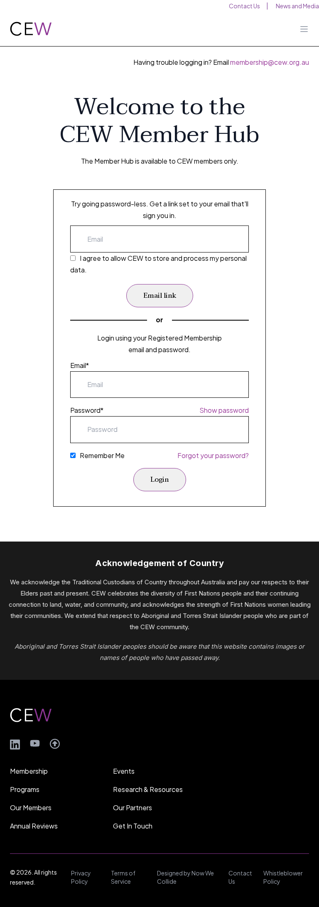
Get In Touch (132, 825)
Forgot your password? (213, 455)
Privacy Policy (81, 877)
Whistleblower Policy (283, 877)
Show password (224, 410)
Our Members (31, 807)
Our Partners (132, 807)
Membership (29, 771)
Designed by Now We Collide (185, 877)
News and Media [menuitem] (297, 6)
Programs (24, 789)
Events (124, 771)
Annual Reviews (34, 825)
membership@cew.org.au (269, 62)
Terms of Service (123, 877)
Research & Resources (148, 789)
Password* (86, 410)
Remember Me (102, 455)
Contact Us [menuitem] (244, 6)
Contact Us (240, 877)
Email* (79, 365)
